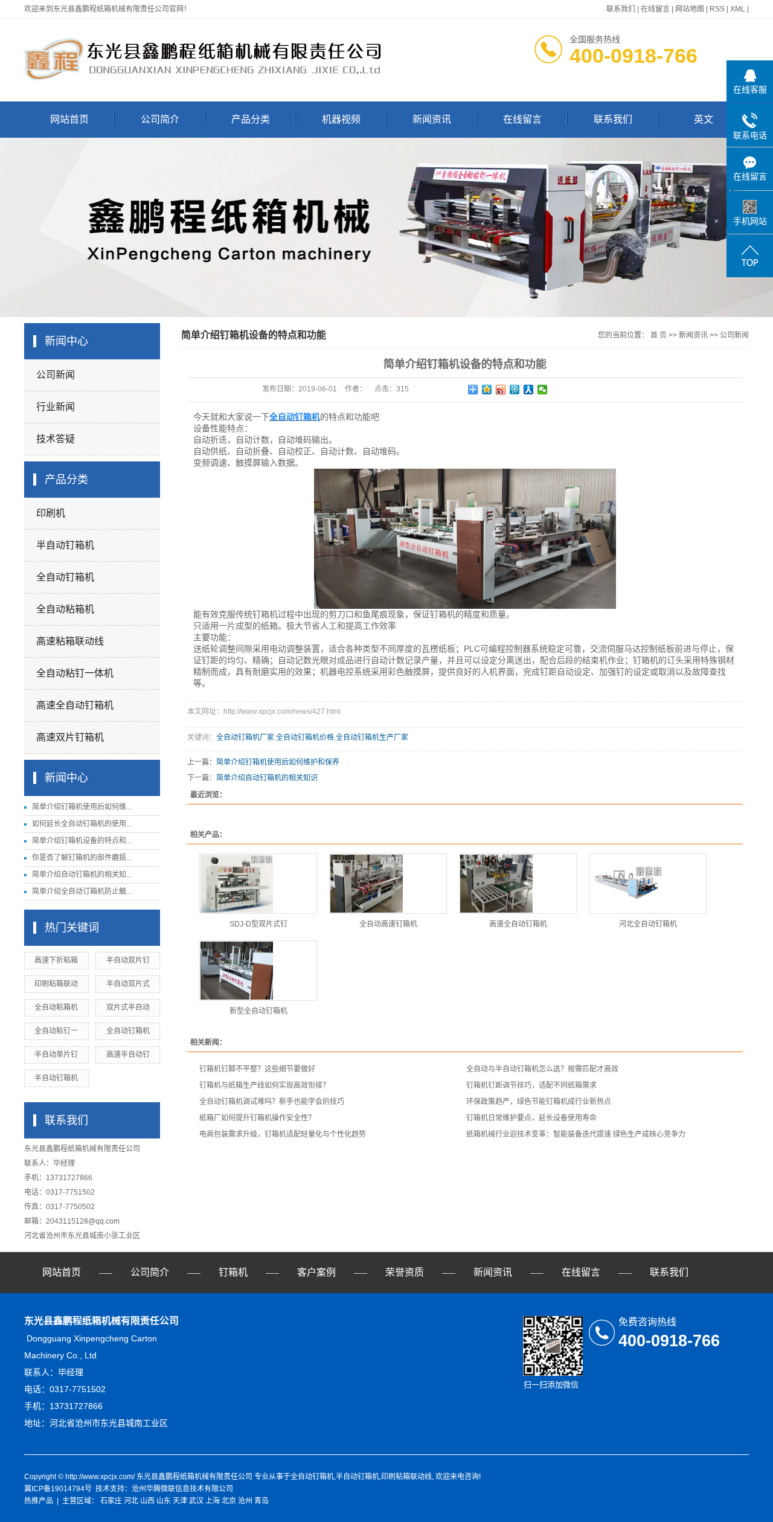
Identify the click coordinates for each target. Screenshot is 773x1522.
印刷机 (50, 513)
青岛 (261, 1501)
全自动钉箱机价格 (305, 737)
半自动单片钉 (56, 1054)
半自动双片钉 (128, 960)
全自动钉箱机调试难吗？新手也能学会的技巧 (271, 1101)
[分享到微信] (542, 389)
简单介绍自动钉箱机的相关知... (82, 874)
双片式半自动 (128, 1007)
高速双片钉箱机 (70, 737)
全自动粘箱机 (65, 609)
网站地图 (689, 9)
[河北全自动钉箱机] (648, 883)
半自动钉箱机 (65, 545)
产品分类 (250, 119)
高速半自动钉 (128, 1054)
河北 (131, 1501)
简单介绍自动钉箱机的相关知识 (267, 778)
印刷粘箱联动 (56, 984)
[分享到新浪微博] (501, 389)
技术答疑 (55, 439)
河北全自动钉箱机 (648, 924)
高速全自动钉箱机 (75, 705)
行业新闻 (55, 407)
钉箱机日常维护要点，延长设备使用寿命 (531, 1118)
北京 (229, 1501)
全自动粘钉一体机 (75, 673)
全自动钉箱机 (65, 577)
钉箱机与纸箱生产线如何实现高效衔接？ (264, 1085)
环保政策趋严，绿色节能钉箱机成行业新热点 (538, 1101)
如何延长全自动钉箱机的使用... (82, 824)
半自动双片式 (128, 984)
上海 (212, 1501)
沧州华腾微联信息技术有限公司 (182, 1489)
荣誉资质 (404, 1272)
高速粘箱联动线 (70, 641)
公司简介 (160, 119)
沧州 (245, 1501)
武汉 (196, 1501)
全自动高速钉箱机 (388, 924)
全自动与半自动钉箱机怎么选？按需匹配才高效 (542, 1069)
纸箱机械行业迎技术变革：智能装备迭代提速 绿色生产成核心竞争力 (575, 1134)
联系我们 (620, 9)
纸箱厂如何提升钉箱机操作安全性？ (257, 1118)
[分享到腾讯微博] (515, 389)
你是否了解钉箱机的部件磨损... (82, 857)
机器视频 (341, 119)
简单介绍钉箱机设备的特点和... (82, 840)
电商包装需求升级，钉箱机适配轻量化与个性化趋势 (282, 1134)
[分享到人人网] (529, 389)
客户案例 (316, 1272)
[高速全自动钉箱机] (518, 883)
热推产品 (38, 1501)
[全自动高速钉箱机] (388, 883)
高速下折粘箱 (56, 960)
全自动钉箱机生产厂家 (372, 737)
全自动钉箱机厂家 (245, 737)
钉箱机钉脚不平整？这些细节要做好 (257, 1069)
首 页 (658, 335)
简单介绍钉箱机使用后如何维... (82, 807)
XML (737, 9)
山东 (163, 1501)
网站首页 (69, 119)
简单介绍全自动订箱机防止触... (82, 891)
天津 (180, 1501)
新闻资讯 (431, 119)
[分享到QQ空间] (487, 389)
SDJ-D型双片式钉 (258, 924)
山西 (147, 1501)
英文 (703, 119)
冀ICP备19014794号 (58, 1489)
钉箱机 (233, 1272)
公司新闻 (55, 375)
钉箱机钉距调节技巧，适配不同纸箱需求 (531, 1085)
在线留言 (655, 9)
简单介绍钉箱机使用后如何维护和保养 (277, 762)
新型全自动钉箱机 (258, 1011)
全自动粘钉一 (56, 1031)
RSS (717, 9)
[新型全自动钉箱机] (258, 970)
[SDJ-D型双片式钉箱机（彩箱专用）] (258, 883)
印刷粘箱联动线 (406, 1476)
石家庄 (111, 1501)
